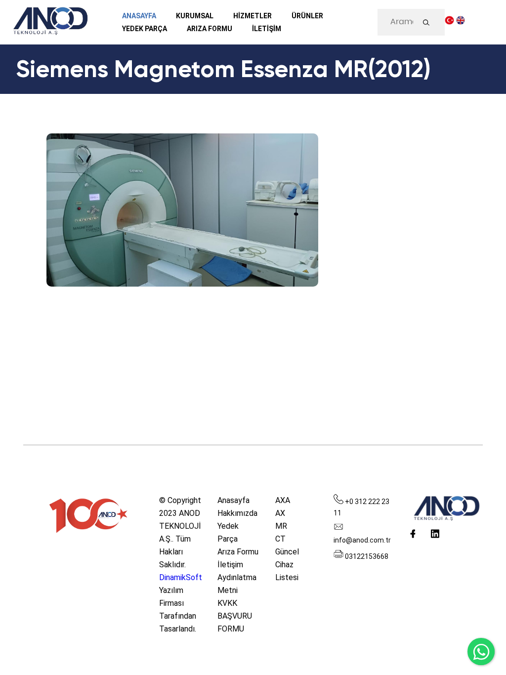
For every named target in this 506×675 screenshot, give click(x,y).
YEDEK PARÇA (144, 29)
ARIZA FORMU (209, 29)
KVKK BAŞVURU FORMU (234, 615)
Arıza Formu (237, 551)
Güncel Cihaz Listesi (287, 564)
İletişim (230, 564)
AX (280, 513)
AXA (282, 500)
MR (281, 526)
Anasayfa (139, 16)
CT (280, 539)
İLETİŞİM (266, 29)
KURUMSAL (194, 16)
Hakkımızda (237, 513)
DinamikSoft (180, 577)
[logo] (49, 22)
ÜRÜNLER (307, 16)
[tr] (449, 22)
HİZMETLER (252, 16)
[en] (460, 22)
